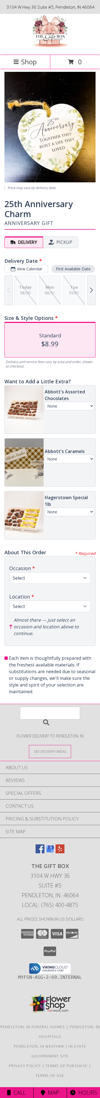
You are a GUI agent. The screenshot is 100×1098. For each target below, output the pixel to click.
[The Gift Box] (50, 47)
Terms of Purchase (67, 1065)
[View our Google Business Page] (50, 851)
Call (18, 1092)
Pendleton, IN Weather (39, 1046)
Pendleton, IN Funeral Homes (32, 1026)
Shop (29, 61)
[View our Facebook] (40, 851)
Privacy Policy (25, 1065)
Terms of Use (50, 1075)
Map (52, 1092)
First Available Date (73, 268)
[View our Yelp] (60, 851)
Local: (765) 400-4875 (50, 905)
